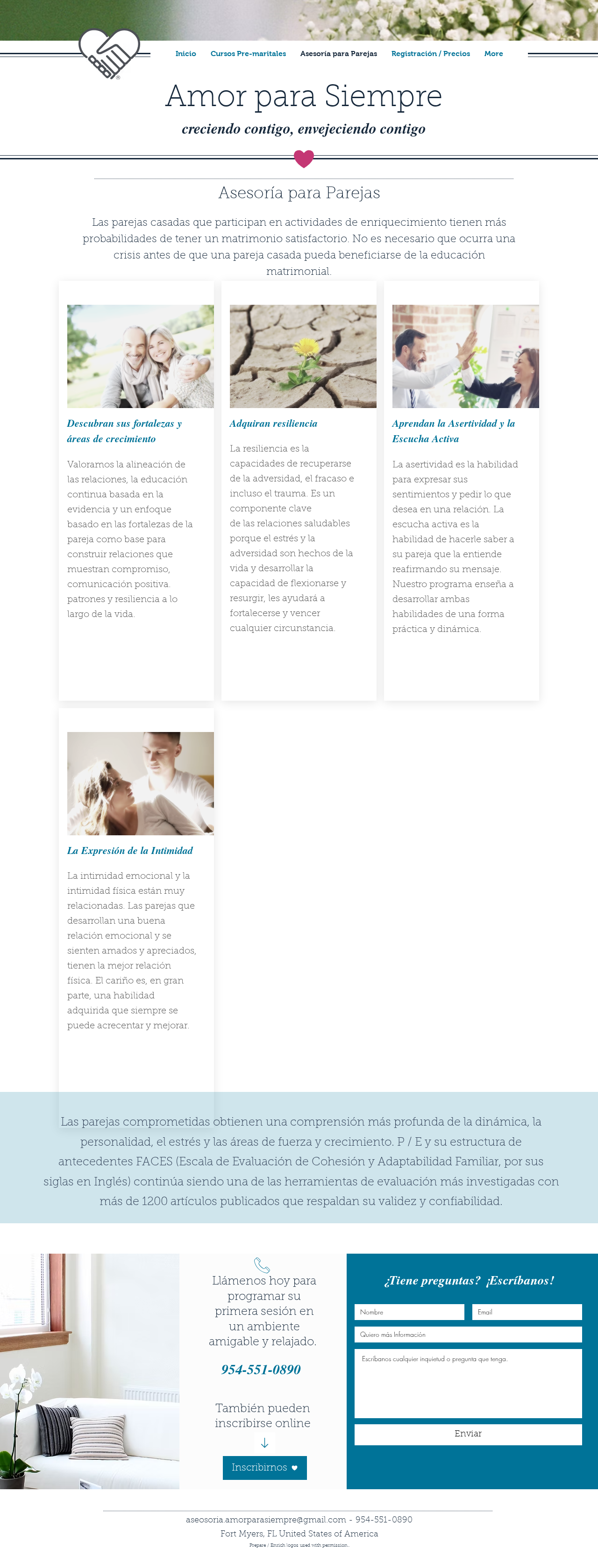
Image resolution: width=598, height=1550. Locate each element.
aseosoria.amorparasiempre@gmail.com (266, 1520)
